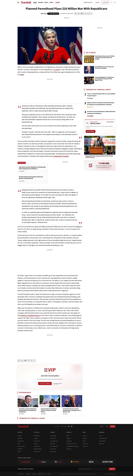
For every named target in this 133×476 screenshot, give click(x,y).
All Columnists (53, 451)
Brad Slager (52, 443)
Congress (36, 438)
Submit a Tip (85, 443)
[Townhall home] (23, 426)
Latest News (20, 438)
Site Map (49, 474)
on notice (57, 69)
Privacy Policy (28, 474)
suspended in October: (61, 156)
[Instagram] (65, 426)
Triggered (68, 438)
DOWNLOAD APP (88, 2)
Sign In (101, 426)
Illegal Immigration (38, 449)
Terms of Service (21, 474)
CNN (21, 74)
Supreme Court (37, 451)
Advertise (85, 438)
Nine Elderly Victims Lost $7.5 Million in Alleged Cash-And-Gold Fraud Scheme (105, 57)
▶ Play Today (90, 131)
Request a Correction (42, 474)
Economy (36, 443)
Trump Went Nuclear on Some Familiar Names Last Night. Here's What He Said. (72, 410)
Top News (19, 436)
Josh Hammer (53, 449)
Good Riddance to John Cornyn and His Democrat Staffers (104, 67)
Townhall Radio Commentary (72, 446)
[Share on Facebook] (82, 13)
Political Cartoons (21, 446)
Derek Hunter (53, 438)
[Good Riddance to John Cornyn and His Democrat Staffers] (89, 70)
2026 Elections (37, 436)
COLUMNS (40, 2)
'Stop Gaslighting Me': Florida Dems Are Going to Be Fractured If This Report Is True (104, 79)
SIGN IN (97, 2)
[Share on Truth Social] (78, 13)
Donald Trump (37, 441)
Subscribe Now (57, 383)
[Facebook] (68, 426)
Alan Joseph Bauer (54, 446)
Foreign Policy (37, 446)
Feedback (34, 474)
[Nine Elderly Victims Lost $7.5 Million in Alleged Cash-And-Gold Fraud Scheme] (89, 59)
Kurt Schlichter (53, 436)
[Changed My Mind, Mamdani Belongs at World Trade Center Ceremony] (99, 145)
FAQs (107, 426)
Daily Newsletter (102, 441)
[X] (62, 426)
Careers (84, 441)
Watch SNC (101, 443)
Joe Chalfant (21, 414)
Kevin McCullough (54, 441)
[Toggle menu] (18, 2)
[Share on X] (75, 13)
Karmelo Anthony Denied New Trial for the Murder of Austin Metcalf (49, 410)
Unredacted (68, 441)
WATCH (46, 2)
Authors (19, 451)
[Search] (111, 2)
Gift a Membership (103, 438)
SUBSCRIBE (105, 2)
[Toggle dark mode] (115, 2)
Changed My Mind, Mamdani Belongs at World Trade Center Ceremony (99, 156)
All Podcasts (68, 449)
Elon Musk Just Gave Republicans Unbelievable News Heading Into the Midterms (28, 410)
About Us (85, 436)
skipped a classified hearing (30, 315)
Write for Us (85, 446)
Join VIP (112, 426)
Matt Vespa (44, 13)
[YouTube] (71, 426)
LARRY (67, 436)
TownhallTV (20, 449)
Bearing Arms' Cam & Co (71, 443)
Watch (19, 443)
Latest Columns (21, 441)
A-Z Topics (36, 432)
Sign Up (112, 469)
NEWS (35, 2)
